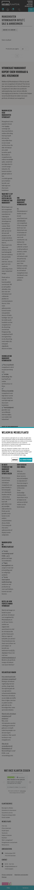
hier (25, 455)
